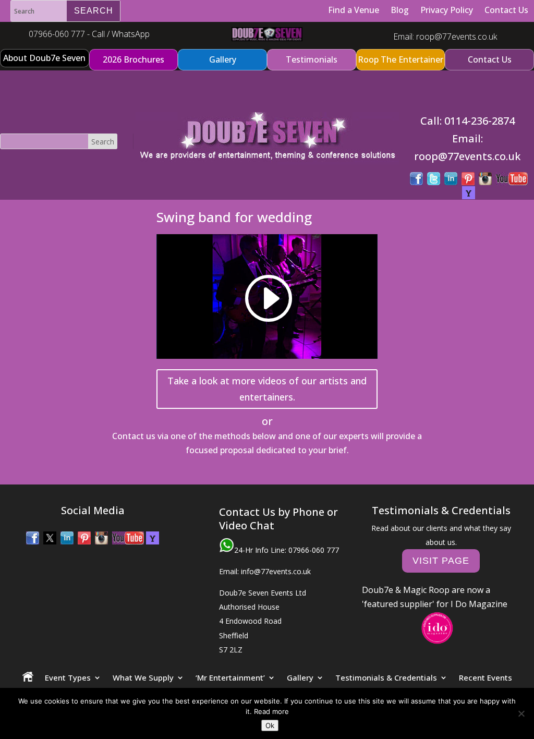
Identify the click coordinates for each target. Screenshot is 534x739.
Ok (269, 725)
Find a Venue (353, 10)
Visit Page (440, 560)
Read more (271, 711)
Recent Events (485, 677)
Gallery (300, 677)
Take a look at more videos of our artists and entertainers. (267, 388)
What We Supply (143, 677)
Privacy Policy (446, 10)
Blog (400, 10)
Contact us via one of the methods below (194, 436)
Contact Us (506, 10)
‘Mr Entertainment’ (230, 677)
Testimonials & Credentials (386, 677)
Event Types (68, 677)
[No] (521, 713)
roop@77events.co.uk (456, 36)
